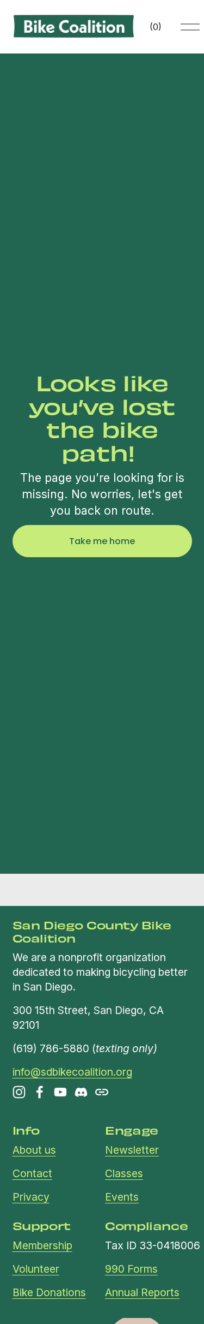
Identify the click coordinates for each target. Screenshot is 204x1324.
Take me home (102, 541)
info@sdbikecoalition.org (72, 1071)
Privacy (31, 1196)
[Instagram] (19, 1092)
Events (122, 1196)
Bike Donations (49, 1292)
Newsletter (132, 1149)
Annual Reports (142, 1292)
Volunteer (36, 1268)
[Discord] (81, 1092)
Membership (42, 1245)
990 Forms (131, 1268)
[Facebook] (39, 1092)
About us (34, 1149)
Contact (32, 1173)
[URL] (101, 1092)
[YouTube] (60, 1092)
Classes (124, 1173)
